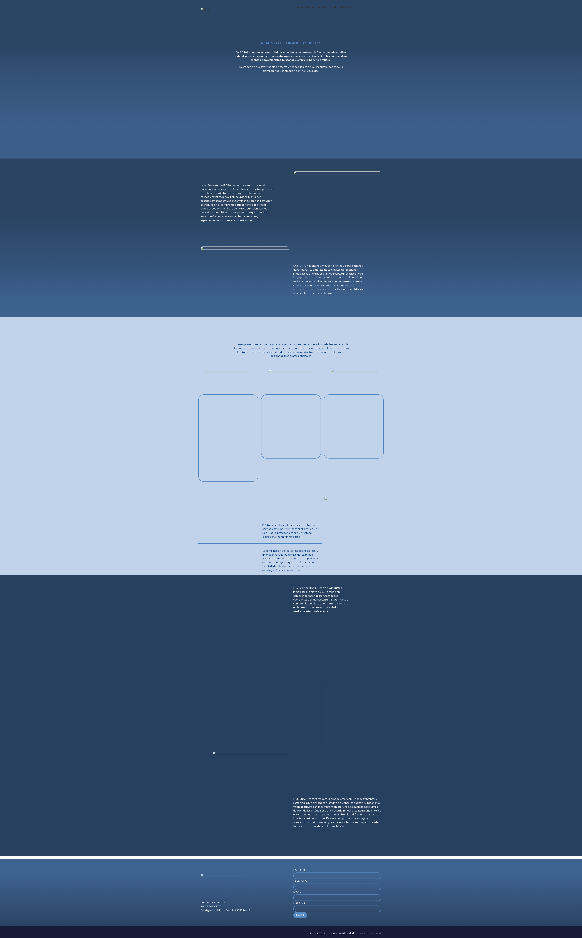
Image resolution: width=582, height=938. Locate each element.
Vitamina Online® (370, 933)
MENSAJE (299, 902)
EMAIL (297, 891)
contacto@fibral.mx (213, 902)
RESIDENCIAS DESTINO (259, 681)
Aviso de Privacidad (342, 933)
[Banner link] (222, 649)
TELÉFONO (300, 880)
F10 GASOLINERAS (353, 681)
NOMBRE (299, 869)
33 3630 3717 (213, 906)
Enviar (300, 915)
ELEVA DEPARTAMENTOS (291, 624)
